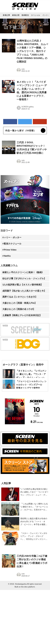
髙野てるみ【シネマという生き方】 (19, 297)
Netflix (7, 256)
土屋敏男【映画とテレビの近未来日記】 (22, 315)
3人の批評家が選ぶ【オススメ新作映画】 (22, 284)
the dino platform (28, 587)
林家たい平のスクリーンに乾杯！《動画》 (23, 272)
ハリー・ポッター (12, 237)
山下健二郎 (15, 27)
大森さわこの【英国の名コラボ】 (18, 309)
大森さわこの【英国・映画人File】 (19, 303)
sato (23, 69)
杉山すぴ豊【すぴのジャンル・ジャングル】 (24, 278)
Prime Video (10, 250)
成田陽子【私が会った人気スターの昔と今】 (24, 291)
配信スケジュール (12, 243)
